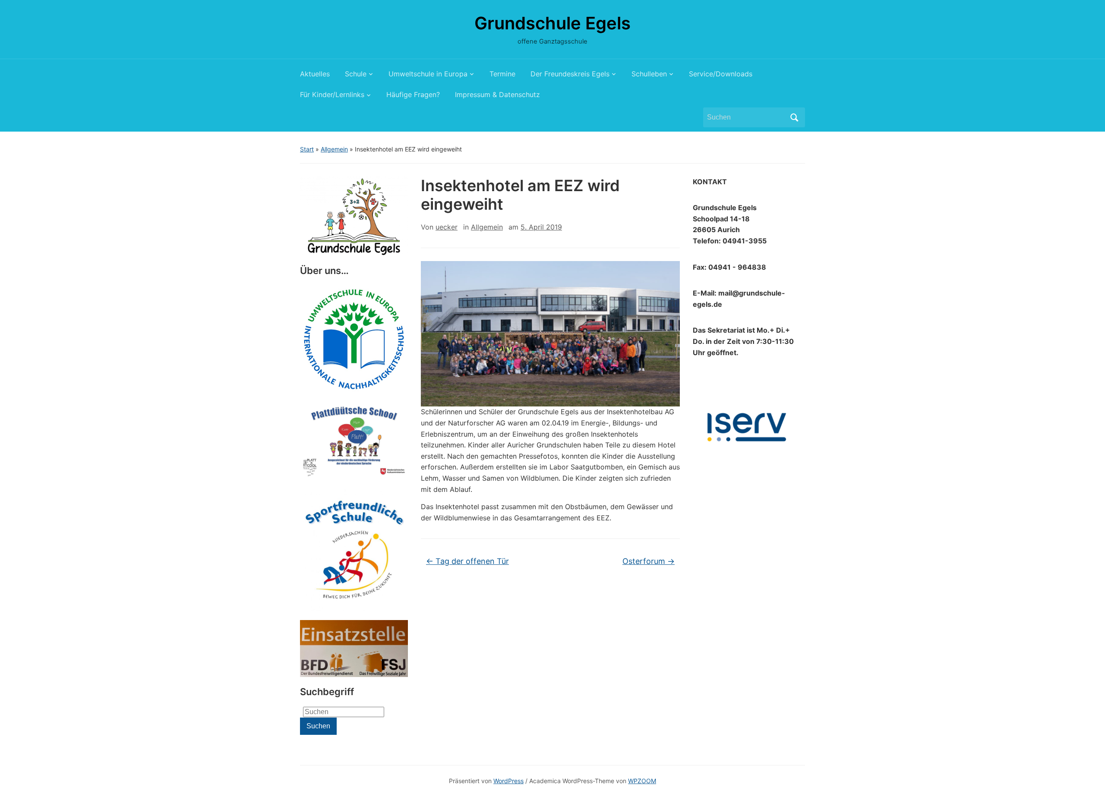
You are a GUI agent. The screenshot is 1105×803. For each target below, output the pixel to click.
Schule (355, 73)
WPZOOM (642, 780)
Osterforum (648, 561)
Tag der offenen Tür (467, 561)
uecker (447, 227)
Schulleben (649, 73)
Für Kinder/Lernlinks (332, 94)
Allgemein (334, 149)
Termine (502, 73)
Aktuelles (315, 73)
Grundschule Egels (552, 23)
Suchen (794, 117)
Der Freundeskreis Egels (569, 73)
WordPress (508, 780)
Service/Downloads (720, 73)
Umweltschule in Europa (427, 73)
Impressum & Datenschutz (497, 94)
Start (307, 149)
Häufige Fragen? (413, 94)
